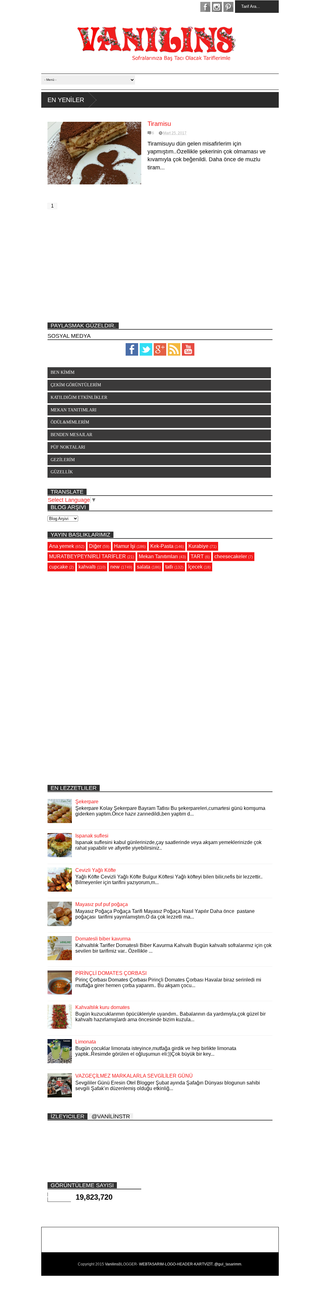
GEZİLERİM (63, 459)
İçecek (195, 566)
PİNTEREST (228, 7)
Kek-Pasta (161, 546)
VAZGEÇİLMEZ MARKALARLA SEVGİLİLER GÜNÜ (134, 1076)
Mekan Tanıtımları (158, 556)
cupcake (58, 566)
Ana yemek (61, 546)
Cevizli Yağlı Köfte (95, 870)
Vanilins (111, 1264)
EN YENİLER (66, 99)
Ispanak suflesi (91, 835)
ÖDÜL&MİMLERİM (70, 422)
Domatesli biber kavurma (103, 938)
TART (197, 556)
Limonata (85, 1041)
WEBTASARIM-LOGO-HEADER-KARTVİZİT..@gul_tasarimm (190, 1264)
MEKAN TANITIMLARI (74, 410)
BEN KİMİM (62, 372)
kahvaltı (87, 566)
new (115, 566)
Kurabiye (198, 546)
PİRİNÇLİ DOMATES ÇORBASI (111, 973)
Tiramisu (159, 123)
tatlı (169, 566)
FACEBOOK (205, 7)
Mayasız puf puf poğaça (101, 904)
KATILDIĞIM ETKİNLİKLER (79, 397)
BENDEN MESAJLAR (71, 434)
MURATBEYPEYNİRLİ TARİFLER (87, 556)
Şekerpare (86, 801)
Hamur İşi (124, 546)
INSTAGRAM (217, 7)
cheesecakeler (230, 556)
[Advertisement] (160, 269)
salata (143, 566)
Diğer (95, 546)
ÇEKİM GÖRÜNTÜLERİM (76, 385)
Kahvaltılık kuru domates (102, 1007)
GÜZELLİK (62, 472)
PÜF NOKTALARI (68, 447)
